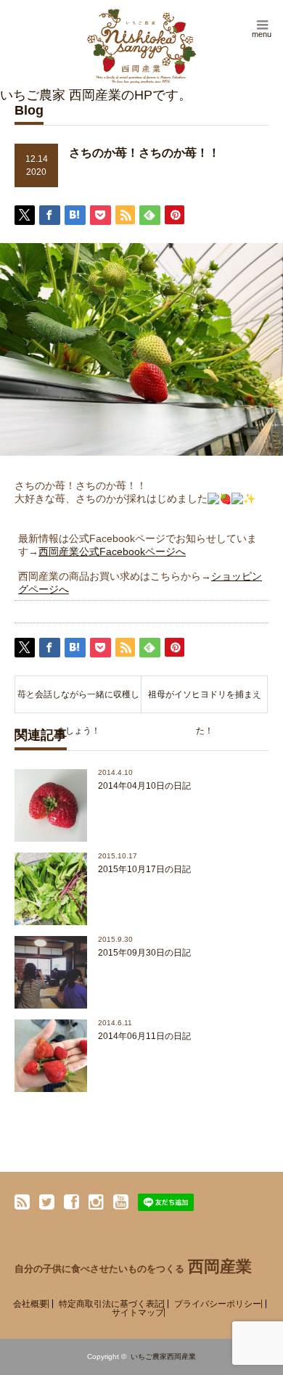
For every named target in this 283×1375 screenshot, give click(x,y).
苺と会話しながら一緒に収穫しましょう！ (78, 701)
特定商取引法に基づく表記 (111, 1304)
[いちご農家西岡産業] (141, 46)
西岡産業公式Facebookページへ (112, 551)
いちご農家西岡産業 (163, 1356)
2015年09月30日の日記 (144, 953)
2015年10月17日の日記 (144, 869)
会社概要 (30, 1304)
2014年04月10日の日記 (144, 786)
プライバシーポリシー (217, 1304)
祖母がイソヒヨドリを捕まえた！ (204, 701)
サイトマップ (138, 1312)
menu (261, 34)
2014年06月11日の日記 (144, 1036)
